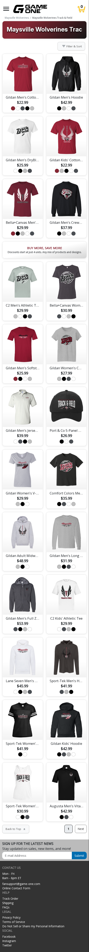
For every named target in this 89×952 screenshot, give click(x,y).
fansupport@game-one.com (21, 884)
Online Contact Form (16, 888)
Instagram (9, 941)
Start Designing (23, 86)
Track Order (10, 899)
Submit (79, 855)
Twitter (7, 945)
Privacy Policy (11, 917)
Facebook (9, 937)
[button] (6, 9)
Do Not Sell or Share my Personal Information (33, 926)
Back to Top (16, 829)
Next (81, 829)
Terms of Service (13, 922)
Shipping (7, 903)
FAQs (6, 907)
